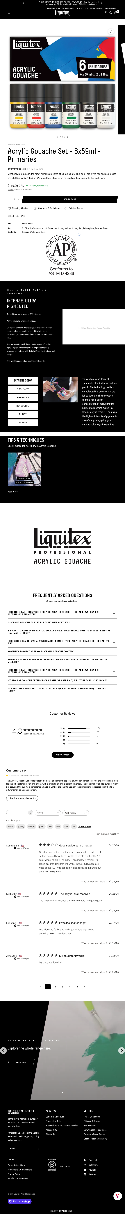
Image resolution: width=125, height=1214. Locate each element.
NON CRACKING (22, 406)
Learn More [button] (64, 1166)
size (58, 826)
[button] (62, 1211)
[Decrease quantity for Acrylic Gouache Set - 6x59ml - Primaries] (10, 199)
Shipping (11, 189)
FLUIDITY (23, 414)
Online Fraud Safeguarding (95, 1138)
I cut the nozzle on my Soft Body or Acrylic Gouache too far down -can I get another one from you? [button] (54, 613)
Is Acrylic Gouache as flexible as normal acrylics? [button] (39, 622)
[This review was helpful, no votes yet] (110, 882)
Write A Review (63, 754)
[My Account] (105, 12)
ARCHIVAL (23, 423)
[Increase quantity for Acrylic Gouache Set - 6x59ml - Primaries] (18, 199)
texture (31, 826)
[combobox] (48, 813)
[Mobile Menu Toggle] (9, 13)
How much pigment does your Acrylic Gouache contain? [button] (41, 651)
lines (66, 826)
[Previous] (23, 3)
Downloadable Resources (95, 1130)
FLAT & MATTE (23, 389)
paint (41, 826)
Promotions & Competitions (20, 1169)
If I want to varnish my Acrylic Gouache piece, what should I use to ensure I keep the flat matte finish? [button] (59, 631)
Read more (55, 871)
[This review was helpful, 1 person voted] (110, 972)
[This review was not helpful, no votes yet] (115, 882)
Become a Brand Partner (94, 1134)
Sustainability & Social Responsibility (62, 1125)
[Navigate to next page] (84, 986)
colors (10, 826)
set (74, 826)
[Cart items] (115, 12)
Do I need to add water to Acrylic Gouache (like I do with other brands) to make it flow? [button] (57, 689)
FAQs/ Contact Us (92, 1116)
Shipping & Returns (92, 1121)
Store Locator (90, 1125)
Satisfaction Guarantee (18, 1178)
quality (21, 826)
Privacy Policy (14, 1174)
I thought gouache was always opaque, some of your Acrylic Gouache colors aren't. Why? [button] (59, 642)
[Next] (101, 3)
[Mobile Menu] (10, 13)
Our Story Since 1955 (55, 1116)
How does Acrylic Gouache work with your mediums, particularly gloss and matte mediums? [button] (57, 660)
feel (50, 826)
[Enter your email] (38, 1148)
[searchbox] (16, 812)
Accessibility (51, 1130)
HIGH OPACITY (23, 398)
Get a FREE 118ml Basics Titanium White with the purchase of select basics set (77, 3)
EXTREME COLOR (22, 380)
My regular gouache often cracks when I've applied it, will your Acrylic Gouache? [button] (57, 680)
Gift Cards (50, 1134)
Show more (84, 826)
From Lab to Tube (53, 1121)
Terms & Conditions (16, 1165)
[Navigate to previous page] (40, 986)
